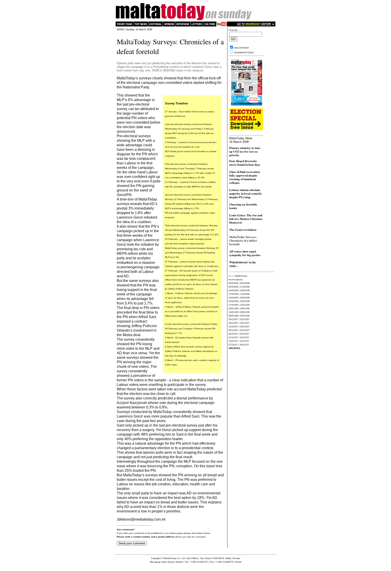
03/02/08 (233, 301)
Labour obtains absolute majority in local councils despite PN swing (245, 193)
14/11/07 (233, 341)
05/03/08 (245, 283)
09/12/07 (245, 326)
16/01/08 (245, 308)
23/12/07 (245, 319)
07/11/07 (233, 344)
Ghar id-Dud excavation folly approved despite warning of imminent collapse (244, 177)
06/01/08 (233, 315)
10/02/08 (233, 297)
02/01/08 (245, 315)
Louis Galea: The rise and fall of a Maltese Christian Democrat (245, 218)
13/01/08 (233, 312)
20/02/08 (245, 290)
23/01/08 (245, 305)
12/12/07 (233, 326)
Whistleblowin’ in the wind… (242, 264)
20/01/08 (233, 308)
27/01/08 (233, 305)
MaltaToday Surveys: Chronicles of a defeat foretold (243, 240)
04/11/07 (244, 344)
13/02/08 (245, 294)
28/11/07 (233, 334)
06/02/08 (245, 297)
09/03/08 (233, 283)
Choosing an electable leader (243, 206)
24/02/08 (233, 290)
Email (238, 562)
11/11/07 (244, 341)
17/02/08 (233, 294)
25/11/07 (244, 334)
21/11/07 (233, 337)
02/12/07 (245, 330)
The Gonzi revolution (242, 229)
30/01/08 (245, 301)
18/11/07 (244, 337)
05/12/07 (233, 330)
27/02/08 (245, 287)
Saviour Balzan (175, 562)
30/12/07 (233, 319)
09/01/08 (245, 312)
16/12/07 (245, 323)
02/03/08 (233, 287)
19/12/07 (233, 323)
